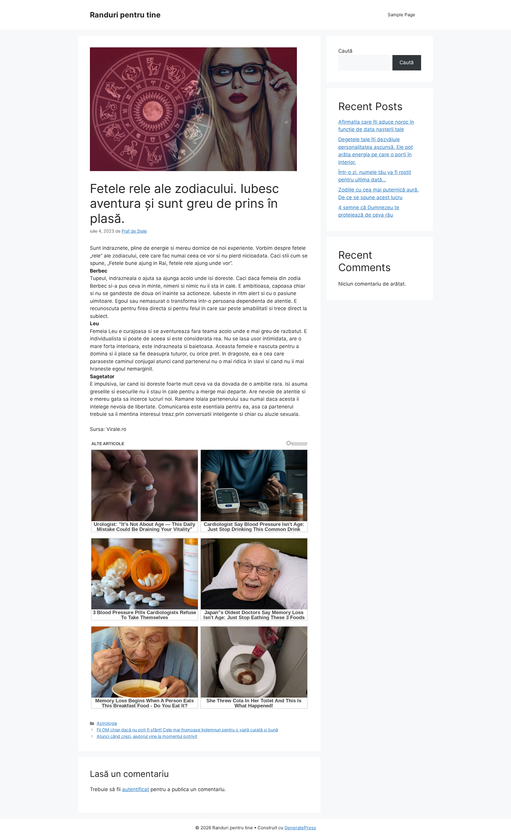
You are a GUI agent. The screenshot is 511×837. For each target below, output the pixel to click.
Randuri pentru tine (125, 14)
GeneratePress (300, 827)
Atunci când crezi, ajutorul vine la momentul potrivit (147, 736)
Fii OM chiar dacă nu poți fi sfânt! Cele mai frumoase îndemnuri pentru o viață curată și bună (187, 729)
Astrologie (107, 723)
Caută (345, 51)
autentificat (135, 789)
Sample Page (401, 14)
